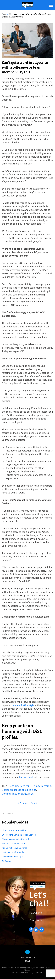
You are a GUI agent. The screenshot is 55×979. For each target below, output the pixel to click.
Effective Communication (13, 843)
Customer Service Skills (13, 852)
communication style (23, 705)
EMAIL (27, 961)
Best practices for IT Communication (30, 786)
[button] (51, 5)
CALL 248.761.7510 (27, 957)
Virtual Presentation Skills (14, 830)
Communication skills (14, 793)
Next (33, 803)
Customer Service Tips (12, 856)
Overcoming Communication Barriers (19, 835)
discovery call (26, 777)
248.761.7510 (35, 913)
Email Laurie (35, 920)
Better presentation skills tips (19, 789)
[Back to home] (27, 5)
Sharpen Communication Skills (16, 839)
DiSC (31, 793)
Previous (23, 803)
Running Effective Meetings (14, 848)
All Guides (6, 861)
